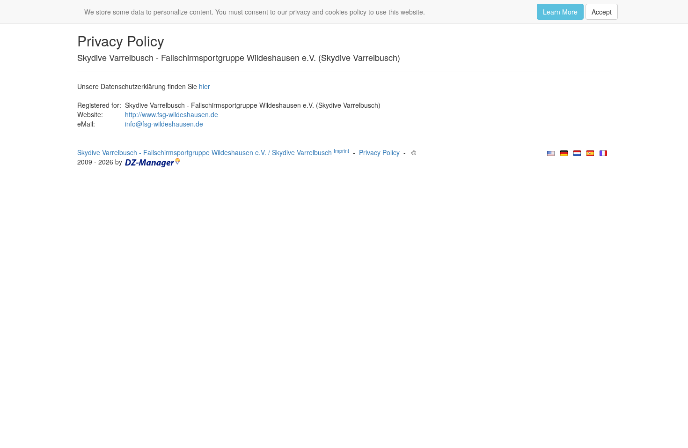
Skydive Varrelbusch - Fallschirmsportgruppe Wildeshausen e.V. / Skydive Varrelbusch (213, 152)
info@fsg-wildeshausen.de (164, 123)
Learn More (560, 11)
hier (204, 86)
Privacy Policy (379, 152)
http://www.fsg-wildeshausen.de (171, 114)
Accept (602, 11)
